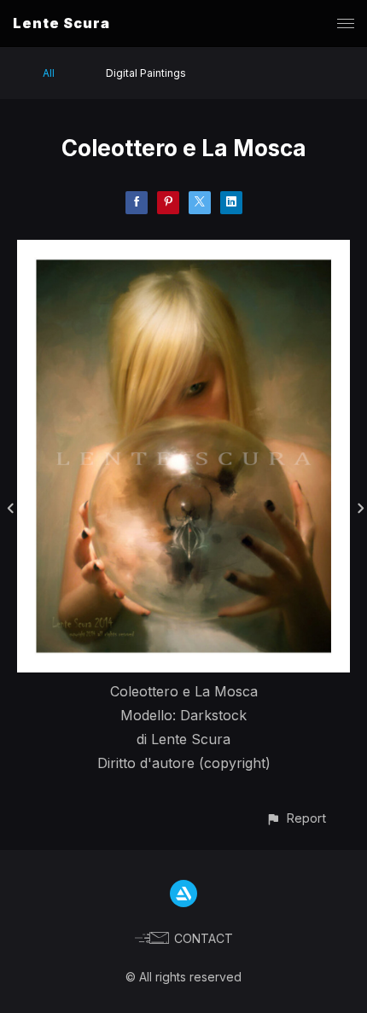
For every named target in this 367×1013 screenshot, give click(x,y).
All (49, 73)
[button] (296, 818)
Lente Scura (61, 23)
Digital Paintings (146, 73)
